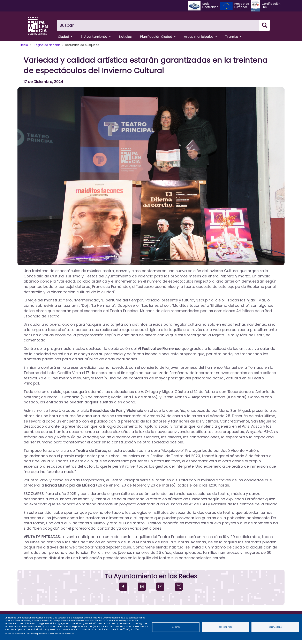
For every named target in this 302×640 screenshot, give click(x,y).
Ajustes (176, 627)
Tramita (232, 36)
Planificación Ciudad (156, 36)
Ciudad (64, 36)
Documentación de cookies (62, 633)
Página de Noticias (47, 45)
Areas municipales (199, 36)
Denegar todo (225, 627)
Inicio (24, 45)
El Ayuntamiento (94, 36)
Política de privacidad (15, 633)
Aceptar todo (275, 627)
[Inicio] (38, 26)
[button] (151, 176)
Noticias (125, 36)
